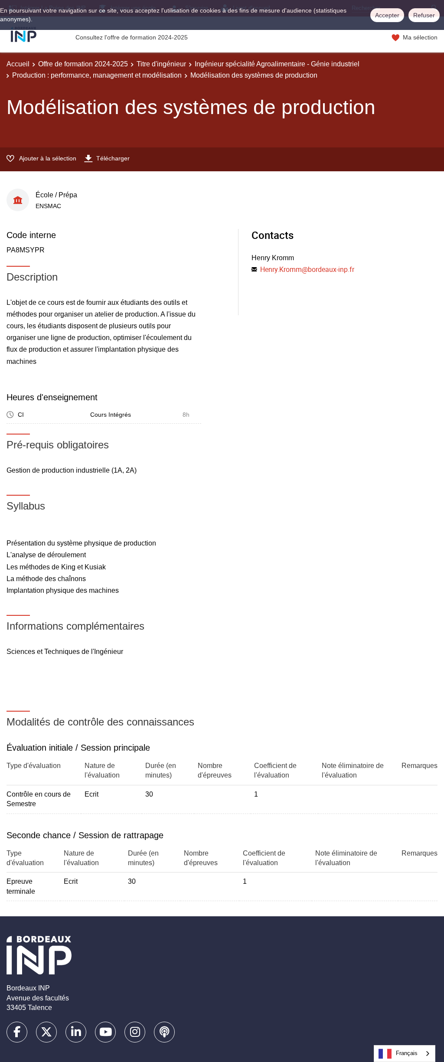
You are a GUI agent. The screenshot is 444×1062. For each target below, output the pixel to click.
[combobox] (404, 1053)
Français (407, 1053)
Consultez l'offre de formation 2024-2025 (131, 37)
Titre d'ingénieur (161, 64)
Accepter (387, 15)
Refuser (424, 15)
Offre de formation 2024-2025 (83, 64)
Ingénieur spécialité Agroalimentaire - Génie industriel (277, 64)
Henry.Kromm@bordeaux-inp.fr (307, 269)
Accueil (18, 64)
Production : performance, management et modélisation (97, 75)
